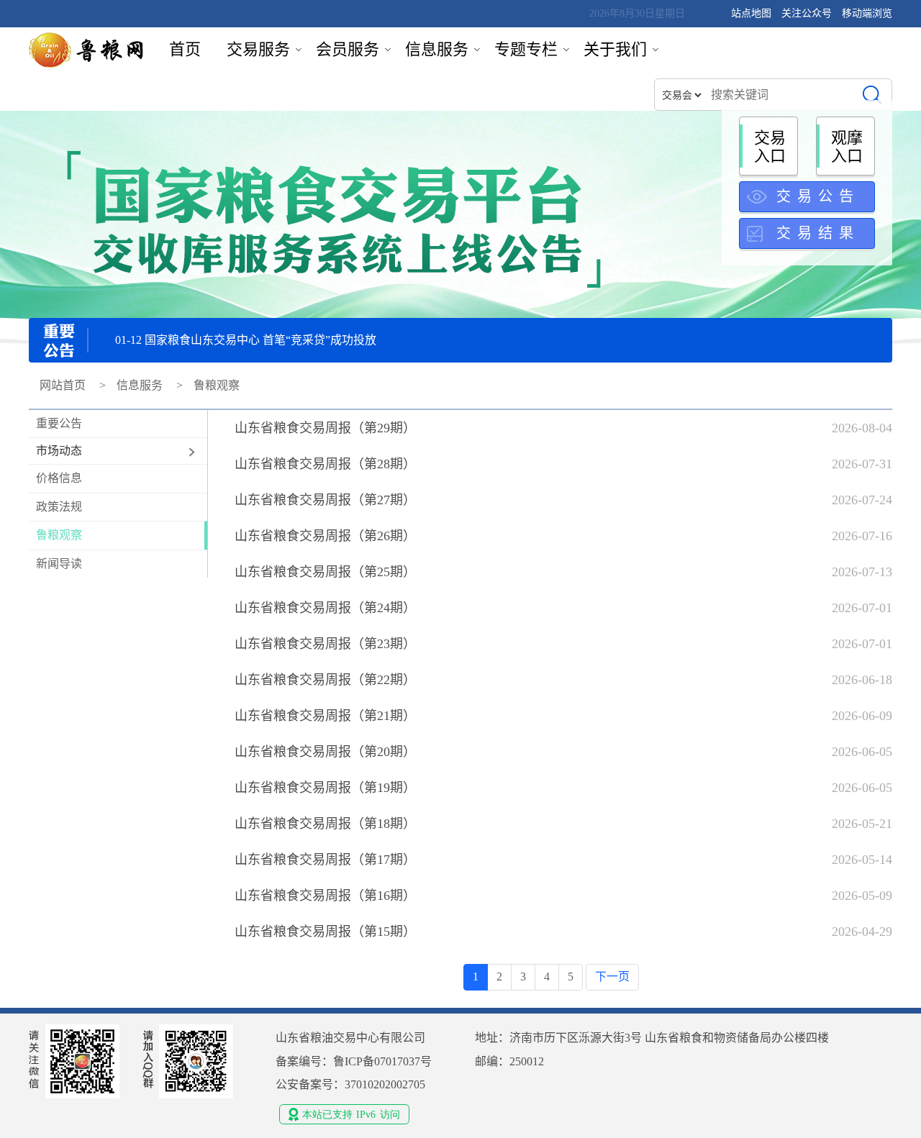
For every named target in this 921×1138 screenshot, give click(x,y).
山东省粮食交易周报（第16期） (325, 895)
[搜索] (871, 94)
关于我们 (615, 49)
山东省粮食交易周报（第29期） (325, 428)
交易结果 (818, 233)
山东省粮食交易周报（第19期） (325, 787)
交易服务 (258, 49)
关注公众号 (808, 13)
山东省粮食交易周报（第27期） (325, 500)
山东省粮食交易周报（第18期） (325, 823)
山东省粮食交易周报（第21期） (325, 716)
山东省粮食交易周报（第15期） (325, 931)
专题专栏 (526, 49)
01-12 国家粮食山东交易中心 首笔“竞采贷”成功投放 (245, 340)
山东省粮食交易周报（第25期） (325, 572)
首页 (185, 49)
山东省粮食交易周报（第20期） (325, 752)
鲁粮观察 (59, 535)
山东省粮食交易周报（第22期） (325, 680)
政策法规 (59, 507)
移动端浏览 (867, 13)
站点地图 (751, 13)
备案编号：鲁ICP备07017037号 (354, 1061)
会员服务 (347, 49)
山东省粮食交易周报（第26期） (325, 536)
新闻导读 (59, 563)
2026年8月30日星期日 (637, 13)
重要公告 (59, 423)
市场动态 (59, 451)
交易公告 (818, 196)
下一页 (612, 976)
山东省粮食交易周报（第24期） (325, 608)
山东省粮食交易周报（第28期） (325, 464)
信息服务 (436, 49)
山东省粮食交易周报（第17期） (325, 859)
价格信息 (59, 478)
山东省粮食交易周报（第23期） (325, 644)
